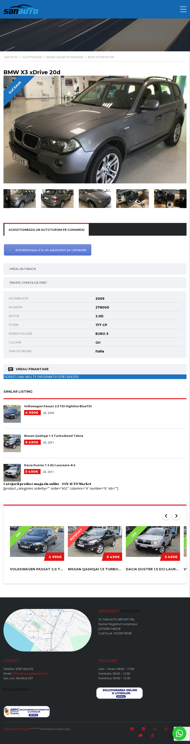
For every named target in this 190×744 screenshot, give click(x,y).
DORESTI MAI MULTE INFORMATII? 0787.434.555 (41, 376)
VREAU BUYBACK (22, 269)
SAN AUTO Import (16, 729)
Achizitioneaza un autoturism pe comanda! (47, 230)
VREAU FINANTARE (32, 369)
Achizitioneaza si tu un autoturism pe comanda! (50, 250)
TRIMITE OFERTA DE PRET (28, 282)
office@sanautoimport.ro (30, 673)
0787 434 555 (24, 669)
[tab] (46, 230)
